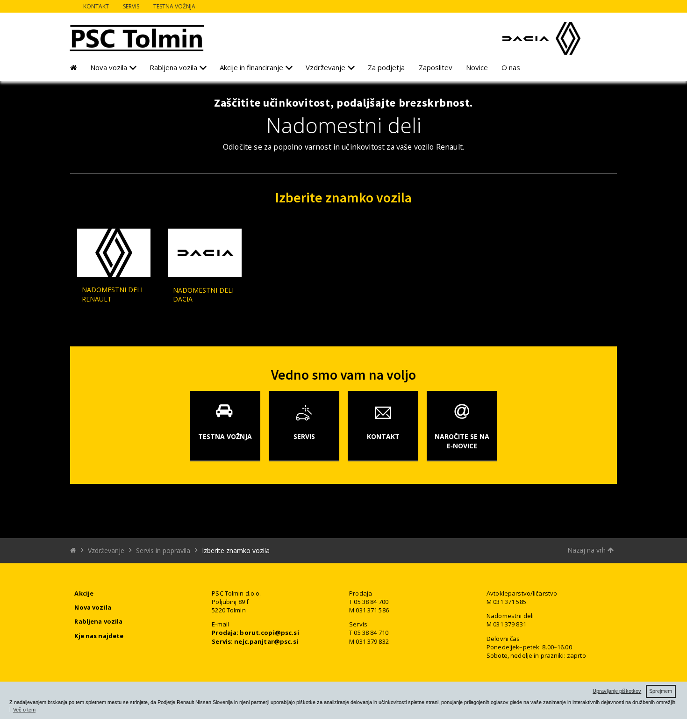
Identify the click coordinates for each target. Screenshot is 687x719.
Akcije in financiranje (251, 67)
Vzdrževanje (325, 67)
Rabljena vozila (173, 67)
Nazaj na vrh (587, 550)
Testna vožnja (174, 6)
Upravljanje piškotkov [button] (617, 691)
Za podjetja (386, 67)
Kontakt (96, 6)
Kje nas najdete (98, 636)
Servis (131, 6)
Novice (477, 67)
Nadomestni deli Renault (112, 294)
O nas (510, 67)
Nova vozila (108, 67)
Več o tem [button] (24, 709)
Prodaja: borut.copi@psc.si (255, 632)
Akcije (83, 593)
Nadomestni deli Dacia (203, 295)
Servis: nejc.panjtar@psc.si (255, 641)
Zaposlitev (435, 67)
